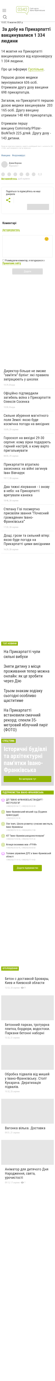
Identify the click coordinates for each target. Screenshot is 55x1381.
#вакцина (5, 155)
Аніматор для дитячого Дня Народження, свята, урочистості (26, 1173)
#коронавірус (18, 155)
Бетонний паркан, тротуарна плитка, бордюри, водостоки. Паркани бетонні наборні (27, 1029)
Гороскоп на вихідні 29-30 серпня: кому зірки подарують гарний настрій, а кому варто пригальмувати (27, 444)
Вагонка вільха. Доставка (25, 1128)
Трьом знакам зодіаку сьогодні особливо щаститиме (23, 695)
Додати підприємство (27, 867)
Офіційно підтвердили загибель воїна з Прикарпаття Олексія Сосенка (27, 397)
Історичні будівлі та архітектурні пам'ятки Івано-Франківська (25, 759)
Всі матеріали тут (27, 778)
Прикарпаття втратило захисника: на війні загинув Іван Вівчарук (25, 468)
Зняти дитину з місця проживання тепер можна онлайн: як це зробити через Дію (27, 674)
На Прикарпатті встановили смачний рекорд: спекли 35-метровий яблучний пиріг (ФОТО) (26, 720)
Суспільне (36, 69)
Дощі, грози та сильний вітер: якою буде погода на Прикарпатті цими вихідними (27, 539)
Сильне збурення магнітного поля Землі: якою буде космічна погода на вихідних (27, 419)
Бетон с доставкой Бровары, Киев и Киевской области (27, 981)
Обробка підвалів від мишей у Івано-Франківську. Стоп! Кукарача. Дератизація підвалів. (27, 1080)
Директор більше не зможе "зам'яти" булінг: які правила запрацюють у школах (26, 375)
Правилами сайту (11, 263)
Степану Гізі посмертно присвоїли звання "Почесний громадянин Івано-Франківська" (26, 515)
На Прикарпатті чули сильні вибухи (22, 654)
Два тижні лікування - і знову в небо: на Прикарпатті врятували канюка (27, 491)
